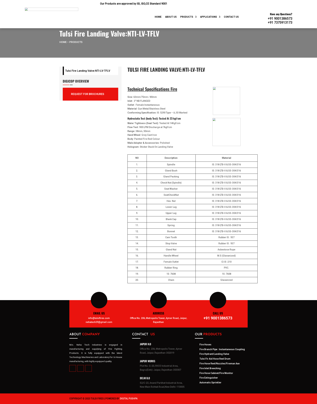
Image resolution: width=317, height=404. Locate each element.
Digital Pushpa (129, 398)
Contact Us (231, 17)
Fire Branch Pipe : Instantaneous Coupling (222, 349)
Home (158, 17)
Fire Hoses (205, 344)
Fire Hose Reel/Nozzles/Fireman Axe (219, 363)
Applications (208, 17)
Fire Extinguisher (208, 377)
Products (186, 17)
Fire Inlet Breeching (210, 368)
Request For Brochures (87, 94)
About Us (171, 17)
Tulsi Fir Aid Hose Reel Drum (214, 358)
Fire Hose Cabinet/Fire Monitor (216, 373)
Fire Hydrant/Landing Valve (214, 354)
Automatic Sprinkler (210, 382)
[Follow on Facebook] (225, 3)
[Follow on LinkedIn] (233, 3)
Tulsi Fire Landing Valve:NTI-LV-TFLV (87, 70)
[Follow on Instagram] (241, 3)
